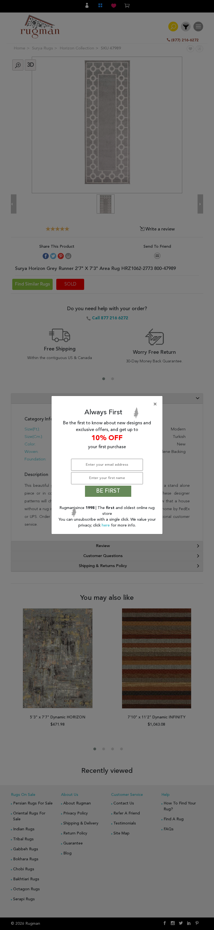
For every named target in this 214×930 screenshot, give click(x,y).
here (106, 525)
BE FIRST (108, 491)
